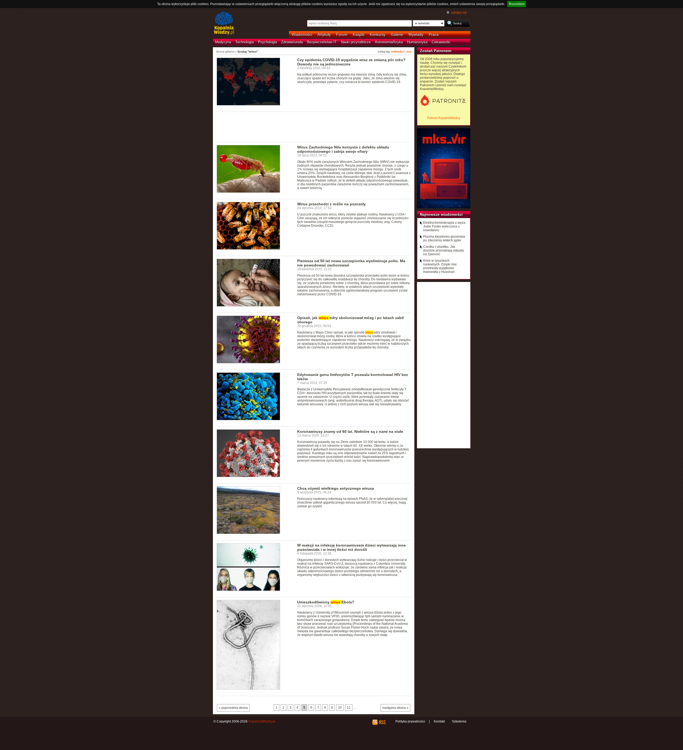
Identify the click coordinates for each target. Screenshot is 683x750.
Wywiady (415, 34)
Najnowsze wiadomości (441, 214)
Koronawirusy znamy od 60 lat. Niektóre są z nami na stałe (350, 431)
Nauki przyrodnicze (356, 42)
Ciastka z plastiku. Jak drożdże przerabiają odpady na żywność (443, 250)
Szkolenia (459, 721)
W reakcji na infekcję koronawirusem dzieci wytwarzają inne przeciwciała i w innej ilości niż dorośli (351, 547)
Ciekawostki (441, 42)
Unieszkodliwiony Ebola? (325, 602)
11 (349, 707)
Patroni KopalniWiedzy (443, 118)
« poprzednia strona (233, 708)
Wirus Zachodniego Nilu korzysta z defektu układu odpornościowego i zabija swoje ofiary (343, 149)
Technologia (244, 42)
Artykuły (324, 34)
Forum (341, 34)
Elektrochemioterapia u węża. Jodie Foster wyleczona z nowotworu (444, 226)
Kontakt (439, 721)
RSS (382, 722)
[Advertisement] (314, 127)
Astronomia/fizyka (389, 42)
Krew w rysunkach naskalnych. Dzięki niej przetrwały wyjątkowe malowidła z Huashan (439, 266)
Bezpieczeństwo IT (322, 42)
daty (409, 51)
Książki (358, 34)
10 (340, 707)
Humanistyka (417, 42)
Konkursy (378, 34)
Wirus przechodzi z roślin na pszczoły (331, 204)
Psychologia (267, 42)
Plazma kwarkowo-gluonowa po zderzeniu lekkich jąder (444, 238)
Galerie (397, 34)
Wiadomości (302, 34)
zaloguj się (459, 12)
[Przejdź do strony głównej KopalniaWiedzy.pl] (224, 23)
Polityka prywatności (410, 721)
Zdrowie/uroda (292, 42)
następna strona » (395, 708)
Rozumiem (517, 4)
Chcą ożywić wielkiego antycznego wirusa (335, 488)
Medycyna (223, 42)
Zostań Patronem (435, 51)
